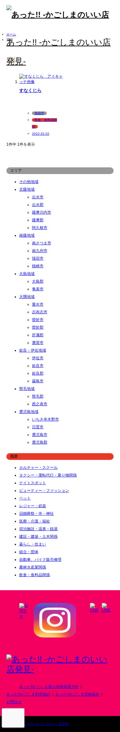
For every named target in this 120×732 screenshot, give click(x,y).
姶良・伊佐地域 (32, 350)
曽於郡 (38, 327)
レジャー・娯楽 (32, 506)
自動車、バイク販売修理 (40, 559)
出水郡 (38, 204)
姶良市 (38, 365)
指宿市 (38, 258)
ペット (25, 498)
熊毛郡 (38, 396)
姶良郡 (38, 373)
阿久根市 (39, 227)
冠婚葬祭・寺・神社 (36, 513)
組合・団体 (28, 552)
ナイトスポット (32, 483)
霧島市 (38, 381)
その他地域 (28, 181)
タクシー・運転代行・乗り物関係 (48, 475)
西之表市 (39, 404)
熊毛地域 (27, 388)
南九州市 (39, 250)
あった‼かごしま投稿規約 (77, 694)
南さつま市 (41, 243)
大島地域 (27, 273)
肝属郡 (38, 335)
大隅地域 (27, 296)
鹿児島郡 (39, 442)
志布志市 (39, 312)
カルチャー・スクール (38, 467)
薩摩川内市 (41, 212)
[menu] (110, 61)
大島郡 (38, 281)
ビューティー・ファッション (44, 490)
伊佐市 (38, 358)
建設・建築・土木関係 (38, 536)
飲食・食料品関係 (34, 575)
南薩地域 (27, 235)
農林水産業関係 (32, 567)
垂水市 (38, 304)
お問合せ (14, 702)
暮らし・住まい (32, 544)
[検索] (96, 61)
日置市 (38, 427)
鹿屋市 (38, 342)
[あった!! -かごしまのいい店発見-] (60, 669)
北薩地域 (27, 189)
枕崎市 (38, 266)
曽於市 (38, 319)
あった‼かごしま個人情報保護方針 (49, 686)
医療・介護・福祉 (34, 521)
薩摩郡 (38, 220)
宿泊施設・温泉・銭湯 (38, 529)
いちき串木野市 (45, 419)
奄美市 (38, 289)
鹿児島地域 (28, 411)
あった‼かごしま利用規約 (28, 694)
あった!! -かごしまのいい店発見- (46, 724)
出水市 (38, 197)
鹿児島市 (39, 434)
